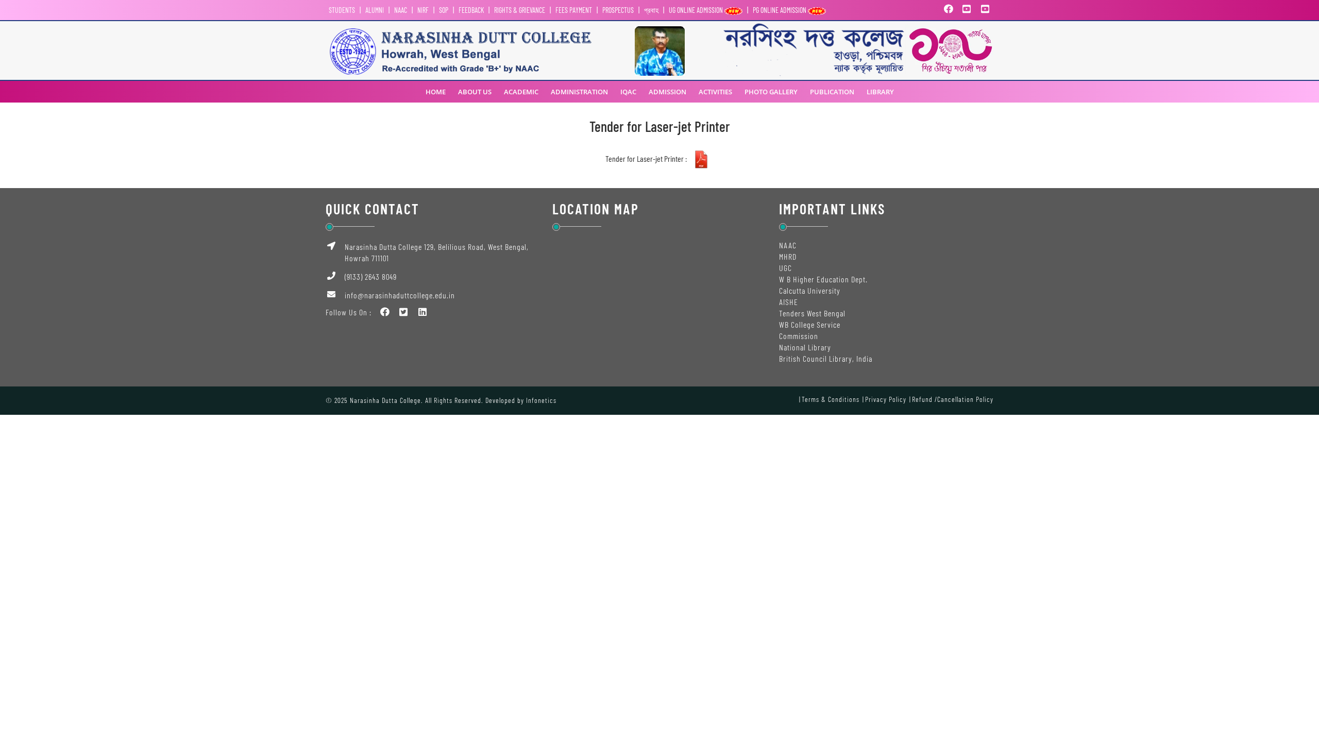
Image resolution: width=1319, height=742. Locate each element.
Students (342, 10)
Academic (521, 91)
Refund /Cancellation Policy (952, 399)
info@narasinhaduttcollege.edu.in (400, 295)
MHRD (788, 256)
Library (880, 91)
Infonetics (541, 400)
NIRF (423, 10)
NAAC (400, 10)
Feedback (471, 10)
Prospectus (618, 10)
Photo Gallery (771, 91)
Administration (579, 91)
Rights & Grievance (519, 10)
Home (436, 91)
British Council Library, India (825, 358)
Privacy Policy (885, 399)
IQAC (628, 91)
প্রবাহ (651, 10)
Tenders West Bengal (812, 313)
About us (475, 91)
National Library (805, 347)
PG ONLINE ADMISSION (780, 10)
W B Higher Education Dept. (823, 279)
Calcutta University (809, 290)
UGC (785, 268)
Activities (715, 91)
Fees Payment (573, 10)
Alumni (374, 10)
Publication (832, 91)
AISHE (788, 302)
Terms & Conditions (830, 399)
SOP (443, 10)
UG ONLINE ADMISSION (696, 10)
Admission (667, 91)
